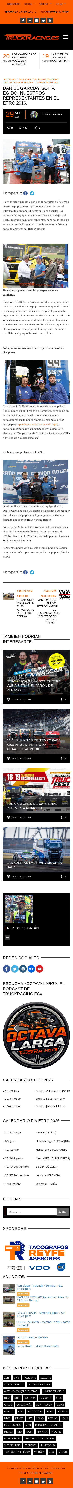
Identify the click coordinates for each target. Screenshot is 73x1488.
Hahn (50, 1411)
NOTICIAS (10, 79)
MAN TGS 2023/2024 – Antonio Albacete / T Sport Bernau (43, 1298)
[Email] (7, 937)
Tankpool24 (48, 1445)
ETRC (20, 1411)
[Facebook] (23, 20)
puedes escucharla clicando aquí (38, 424)
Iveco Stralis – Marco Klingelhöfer (38, 1346)
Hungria (63, 1411)
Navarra (42, 1431)
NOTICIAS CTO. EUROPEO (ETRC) (39, 79)
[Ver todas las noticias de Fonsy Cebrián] (34, 114)
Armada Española (53, 1391)
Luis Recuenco (12, 1425)
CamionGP (46, 1398)
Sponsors (30, 1445)
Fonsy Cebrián (52, 114)
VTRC (51, 1452)
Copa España (24, 1404)
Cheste (8, 1404)
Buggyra (30, 1398)
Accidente (30, 1377)
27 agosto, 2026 (21, 699)
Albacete (45, 1377)
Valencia (39, 1452)
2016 (16, 1377)
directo (9, 1411)
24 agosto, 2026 (21, 758)
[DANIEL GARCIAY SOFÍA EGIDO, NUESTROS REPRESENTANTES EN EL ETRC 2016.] (36, 161)
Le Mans (52, 1418)
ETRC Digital (35, 1411)
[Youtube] (50, 20)
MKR (19, 1431)
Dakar (60, 1404)
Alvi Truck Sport (14, 1384)
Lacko (40, 1418)
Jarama (19, 1418)
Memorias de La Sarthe (48, 1425)
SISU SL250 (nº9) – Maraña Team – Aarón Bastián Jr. (43, 1323)
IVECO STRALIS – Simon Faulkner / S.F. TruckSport (41, 1314)
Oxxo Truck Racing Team (39, 1438)
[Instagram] (36, 20)
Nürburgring (12, 1438)
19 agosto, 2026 (21, 876)
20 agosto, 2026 (21, 817)
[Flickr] (30, 20)
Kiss (30, 1418)
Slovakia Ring (12, 1445)
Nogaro (57, 1431)
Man (28, 1425)
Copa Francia (44, 1404)
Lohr (65, 1418)
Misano (8, 1431)
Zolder (63, 1452)
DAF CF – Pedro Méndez (32, 1337)
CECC (59, 1398)
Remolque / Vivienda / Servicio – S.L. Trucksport (40, 1287)
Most (29, 1431)
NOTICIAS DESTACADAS (19, 82)
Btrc (17, 1398)
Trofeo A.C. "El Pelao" (17, 1452)
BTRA (7, 1398)
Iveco (7, 1418)
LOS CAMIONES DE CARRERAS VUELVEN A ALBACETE (24, 59)
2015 (7, 1377)
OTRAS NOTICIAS (47, 82)
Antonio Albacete (39, 1384)
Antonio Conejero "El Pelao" (21, 1391)
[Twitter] (43, 20)
